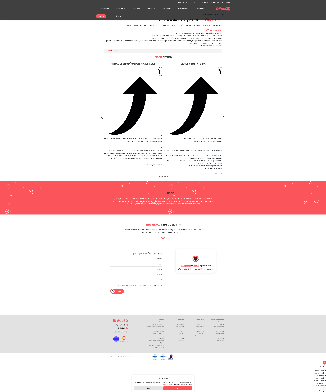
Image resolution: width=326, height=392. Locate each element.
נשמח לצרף (176, 25)
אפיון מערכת (221, 343)
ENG (179, 2)
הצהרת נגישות (181, 340)
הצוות (183, 336)
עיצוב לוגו (182, 329)
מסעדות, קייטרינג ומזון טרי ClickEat (157, 345)
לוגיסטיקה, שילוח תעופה (159, 331)
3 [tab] (164, 176)
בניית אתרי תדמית (220, 331)
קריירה (185, 2)
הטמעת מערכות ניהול (219, 326)
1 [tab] (167, 176)
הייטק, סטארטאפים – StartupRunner (155, 326)
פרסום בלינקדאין (200, 331)
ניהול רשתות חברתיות (199, 322)
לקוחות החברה (215, 2)
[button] (324, 363)
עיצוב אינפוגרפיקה (180, 322)
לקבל (177, 388)
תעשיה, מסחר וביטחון (160, 329)
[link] (125, 332)
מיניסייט (222, 336)
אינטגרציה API (220, 324)
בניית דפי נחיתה (220, 338)
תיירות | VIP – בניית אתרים (159, 343)
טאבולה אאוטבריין (200, 326)
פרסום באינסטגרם (200, 324)
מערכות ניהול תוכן (220, 333)
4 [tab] (162, 176)
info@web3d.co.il (120, 325)
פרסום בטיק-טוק (200, 329)
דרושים (182, 338)
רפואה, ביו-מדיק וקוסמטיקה (158, 333)
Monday (222, 329)
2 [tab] (165, 176)
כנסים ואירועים (161, 338)
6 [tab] (159, 176)
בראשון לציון (186, 265)
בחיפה (196, 265)
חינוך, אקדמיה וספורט (160, 347)
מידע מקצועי (193, 2)
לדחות (148, 388)
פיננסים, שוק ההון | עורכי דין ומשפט (157, 340)
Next (102, 117)
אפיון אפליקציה (220, 340)
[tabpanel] (193, 117)
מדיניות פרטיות (181, 343)
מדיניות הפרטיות (134, 285)
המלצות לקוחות (204, 2)
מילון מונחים (181, 333)
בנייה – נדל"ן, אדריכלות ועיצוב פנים (157, 322)
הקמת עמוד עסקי (200, 333)
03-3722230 (121, 328)
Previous (224, 117)
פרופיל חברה (226, 2)
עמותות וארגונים (161, 336)
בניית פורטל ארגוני (220, 322)
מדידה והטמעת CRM (199, 336)
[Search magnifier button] (98, 2)
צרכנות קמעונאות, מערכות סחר (158, 324)
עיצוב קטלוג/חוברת (180, 324)
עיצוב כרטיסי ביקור (180, 326)
